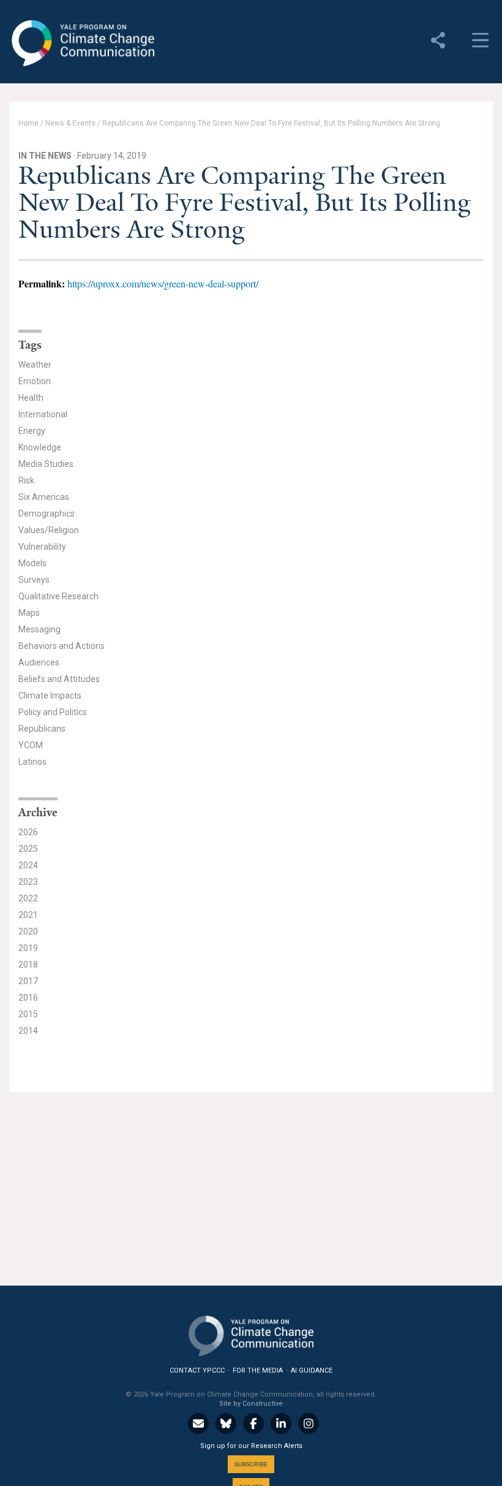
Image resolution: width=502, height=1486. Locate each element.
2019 (28, 948)
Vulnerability (42, 547)
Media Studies (45, 464)
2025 (28, 849)
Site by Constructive (251, 1404)
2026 (28, 832)
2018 (28, 964)
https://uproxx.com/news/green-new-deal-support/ (162, 283)
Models (32, 563)
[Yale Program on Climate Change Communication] (251, 1333)
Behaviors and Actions (61, 646)
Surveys (34, 580)
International (42, 414)
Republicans (42, 729)
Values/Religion (48, 530)
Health (30, 398)
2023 (28, 882)
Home (28, 123)
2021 (28, 915)
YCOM (30, 745)
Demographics (46, 513)
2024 (28, 865)
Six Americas (43, 497)
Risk (26, 480)
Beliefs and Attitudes (59, 679)
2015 (28, 1014)
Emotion (34, 381)
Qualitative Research (58, 596)
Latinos (32, 762)
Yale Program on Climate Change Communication (81, 43)
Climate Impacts (49, 695)
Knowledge (39, 447)
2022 (28, 898)
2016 (28, 998)
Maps (29, 613)
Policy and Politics (52, 712)
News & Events (70, 123)
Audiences (38, 662)
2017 (28, 981)
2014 (28, 1031)
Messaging (39, 629)
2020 (28, 931)
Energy (31, 431)
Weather (34, 365)
